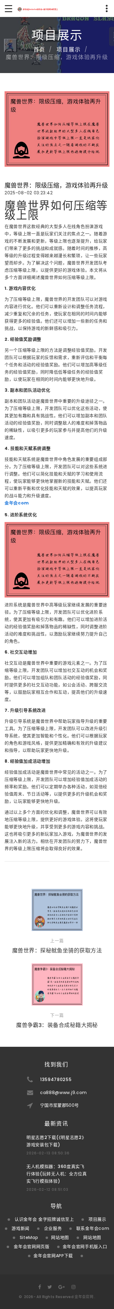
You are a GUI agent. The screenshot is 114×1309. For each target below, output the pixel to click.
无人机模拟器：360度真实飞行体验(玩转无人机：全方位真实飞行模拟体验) (56, 1173)
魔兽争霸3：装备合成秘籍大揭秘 (57, 1025)
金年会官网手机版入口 (85, 1247)
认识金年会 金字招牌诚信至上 (44, 1219)
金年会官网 (83, 1296)
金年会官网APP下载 (53, 1256)
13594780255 (56, 1079)
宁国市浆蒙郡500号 (59, 1105)
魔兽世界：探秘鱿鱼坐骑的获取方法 (57, 950)
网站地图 (60, 1237)
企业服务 (53, 1228)
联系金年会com (92, 1228)
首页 (39, 49)
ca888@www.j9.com (63, 1093)
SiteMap (29, 1237)
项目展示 (69, 49)
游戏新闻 (20, 1228)
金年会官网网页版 (32, 1247)
